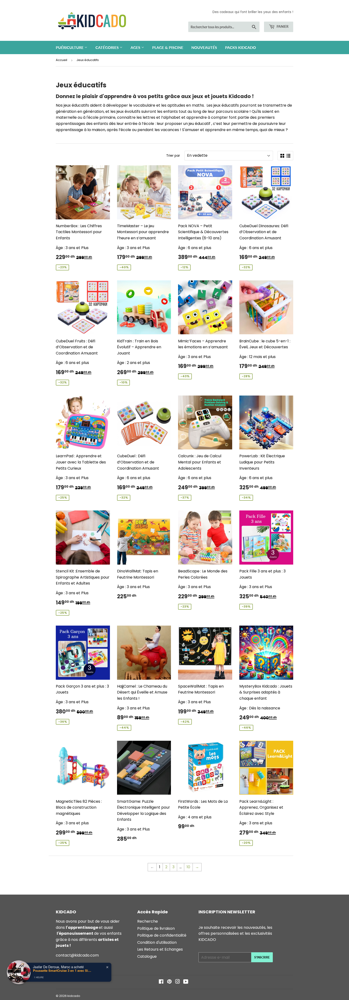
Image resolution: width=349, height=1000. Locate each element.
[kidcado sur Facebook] (161, 982)
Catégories (107, 47)
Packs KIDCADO (240, 47)
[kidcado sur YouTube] (185, 982)
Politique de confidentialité (161, 935)
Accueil (61, 60)
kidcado (73, 996)
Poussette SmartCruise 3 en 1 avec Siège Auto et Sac (62, 970)
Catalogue (147, 956)
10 (188, 867)
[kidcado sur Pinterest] (169, 982)
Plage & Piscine (167, 47)
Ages (136, 47)
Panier (282, 26)
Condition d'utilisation (157, 942)
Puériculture (70, 47)
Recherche (147, 921)
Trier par (173, 155)
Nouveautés (204, 47)
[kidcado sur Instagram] (177, 982)
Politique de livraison (156, 928)
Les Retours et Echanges (160, 949)
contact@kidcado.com (77, 955)
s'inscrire (262, 957)
